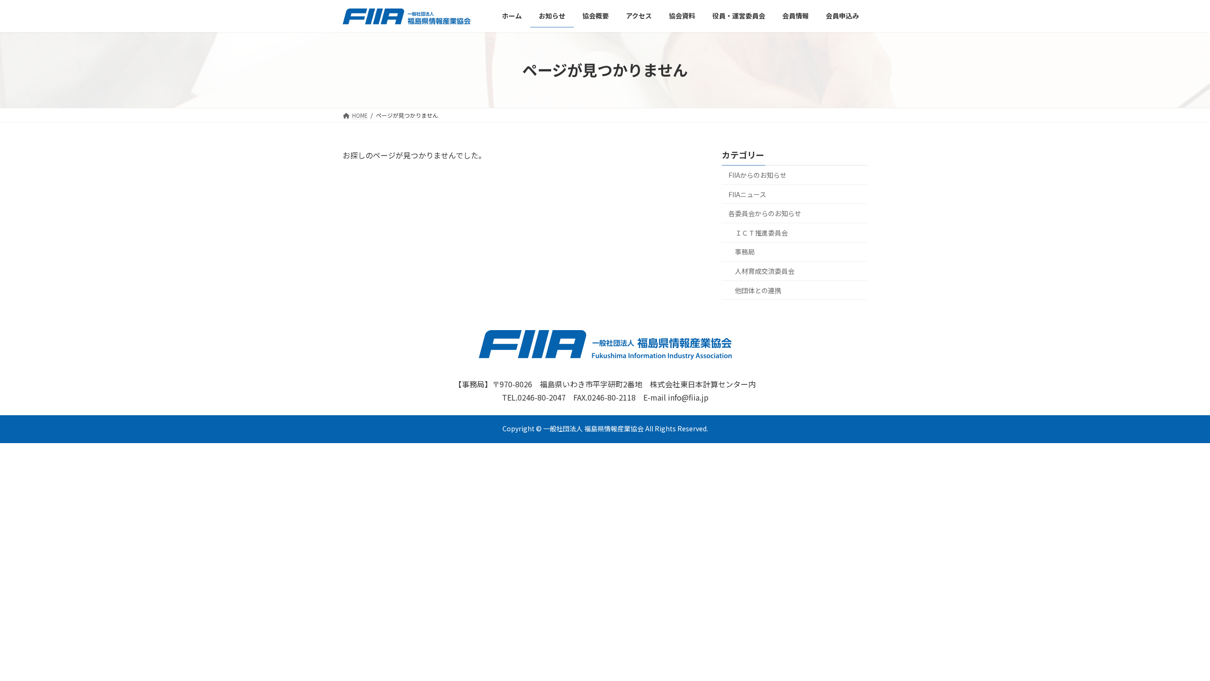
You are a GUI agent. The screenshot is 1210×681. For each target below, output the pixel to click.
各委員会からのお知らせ (764, 213)
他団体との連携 (758, 290)
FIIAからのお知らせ (757, 175)
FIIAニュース (747, 194)
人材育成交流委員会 (765, 271)
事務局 (745, 251)
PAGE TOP (1176, 652)
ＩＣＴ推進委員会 (761, 232)
